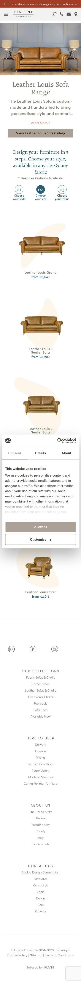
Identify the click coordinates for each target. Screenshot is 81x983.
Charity (40, 831)
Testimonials (40, 844)
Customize (38, 539)
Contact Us (40, 866)
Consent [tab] (14, 453)
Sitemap (36, 955)
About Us (41, 805)
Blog (40, 838)
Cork (41, 905)
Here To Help (40, 738)
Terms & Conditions (40, 764)
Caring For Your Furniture (40, 784)
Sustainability (41, 825)
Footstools (40, 703)
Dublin (40, 898)
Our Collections (40, 671)
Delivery (40, 745)
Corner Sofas (40, 684)
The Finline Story (40, 812)
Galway (40, 911)
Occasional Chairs (40, 697)
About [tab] (66, 453)
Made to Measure (40, 777)
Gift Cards (41, 879)
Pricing (40, 758)
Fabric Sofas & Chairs (40, 677)
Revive (40, 818)
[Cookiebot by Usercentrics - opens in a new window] (57, 440)
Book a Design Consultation (40, 872)
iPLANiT (48, 967)
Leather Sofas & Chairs (40, 690)
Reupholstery (40, 771)
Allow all (40, 527)
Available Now (41, 716)
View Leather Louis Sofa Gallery (40, 133)
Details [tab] (40, 453)
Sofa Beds (40, 710)
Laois (40, 892)
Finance (40, 751)
